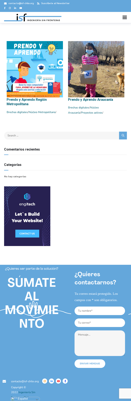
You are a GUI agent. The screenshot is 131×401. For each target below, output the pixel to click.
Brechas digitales (17, 112)
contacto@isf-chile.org (21, 3)
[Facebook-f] (65, 381)
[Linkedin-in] (51, 381)
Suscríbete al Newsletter (55, 3)
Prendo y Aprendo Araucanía (90, 100)
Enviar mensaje (90, 363)
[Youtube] (58, 381)
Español (22, 398)
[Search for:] (65, 135)
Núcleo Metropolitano (42, 112)
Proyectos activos (92, 113)
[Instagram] (44, 381)
